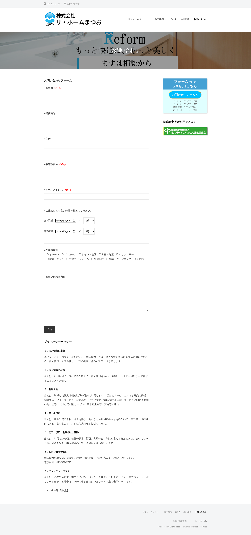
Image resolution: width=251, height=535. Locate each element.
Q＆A (173, 19)
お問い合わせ (73, 4)
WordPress (175, 527)
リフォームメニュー (138, 19)
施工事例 (159, 19)
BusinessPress (200, 527)
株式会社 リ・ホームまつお (193, 521)
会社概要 (185, 19)
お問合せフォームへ (185, 94)
